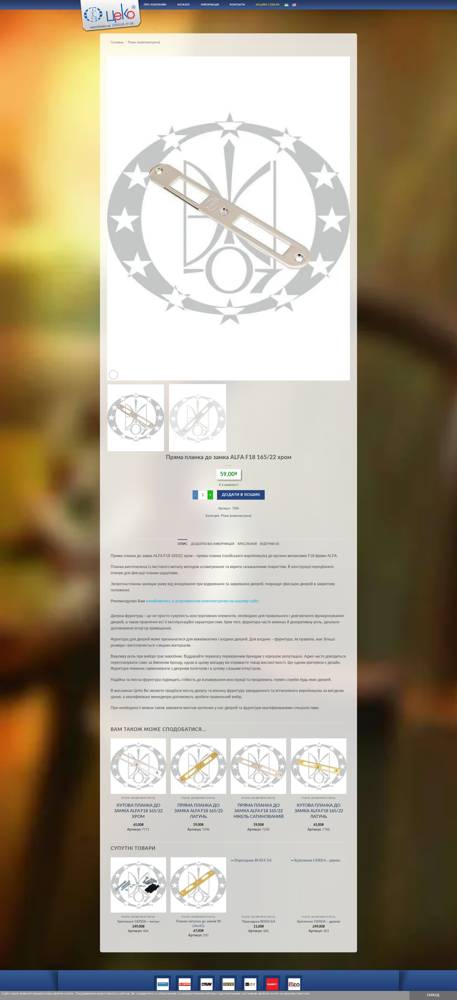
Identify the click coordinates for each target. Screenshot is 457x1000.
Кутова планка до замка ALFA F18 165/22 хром (138, 811)
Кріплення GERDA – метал (138, 921)
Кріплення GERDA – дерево (318, 921)
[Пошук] (322, 4)
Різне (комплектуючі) (144, 42)
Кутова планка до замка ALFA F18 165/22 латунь (318, 811)
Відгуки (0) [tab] (269, 544)
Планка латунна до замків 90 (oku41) (198, 923)
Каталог (183, 4)
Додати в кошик (241, 495)
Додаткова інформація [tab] (212, 544)
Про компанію (155, 4)
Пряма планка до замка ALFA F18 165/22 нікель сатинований (258, 811)
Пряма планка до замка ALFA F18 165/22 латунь (198, 811)
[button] (113, 375)
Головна (117, 42)
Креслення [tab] (247, 544)
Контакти (237, 4)
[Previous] (118, 218)
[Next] (339, 218)
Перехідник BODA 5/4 (258, 921)
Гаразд (433, 995)
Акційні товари (267, 4)
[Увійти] (333, 5)
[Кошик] (349, 5)
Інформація (210, 4)
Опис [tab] (183, 544)
